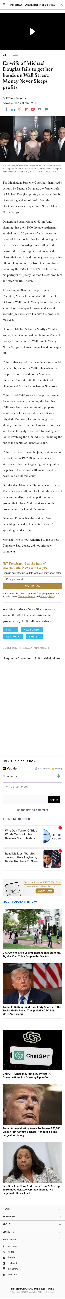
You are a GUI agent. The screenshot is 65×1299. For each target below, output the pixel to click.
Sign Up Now (45, 891)
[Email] (39, 109)
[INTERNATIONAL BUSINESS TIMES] (32, 5)
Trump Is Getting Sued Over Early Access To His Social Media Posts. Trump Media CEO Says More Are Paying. (32, 1010)
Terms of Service (26, 596)
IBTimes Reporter (16, 98)
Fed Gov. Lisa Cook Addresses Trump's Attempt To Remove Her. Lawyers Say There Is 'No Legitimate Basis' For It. (31, 1189)
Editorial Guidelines (47, 658)
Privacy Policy (47, 596)
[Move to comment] (46, 109)
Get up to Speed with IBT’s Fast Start (42, 882)
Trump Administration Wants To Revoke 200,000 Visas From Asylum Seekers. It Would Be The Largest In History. (31, 1132)
